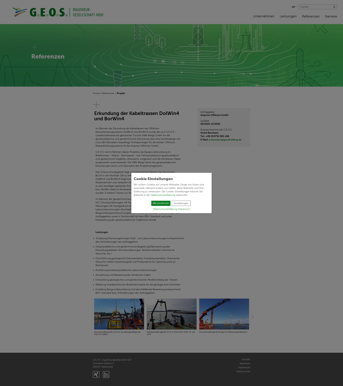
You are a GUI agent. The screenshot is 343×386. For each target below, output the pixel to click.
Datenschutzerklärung (163, 195)
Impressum (184, 209)
